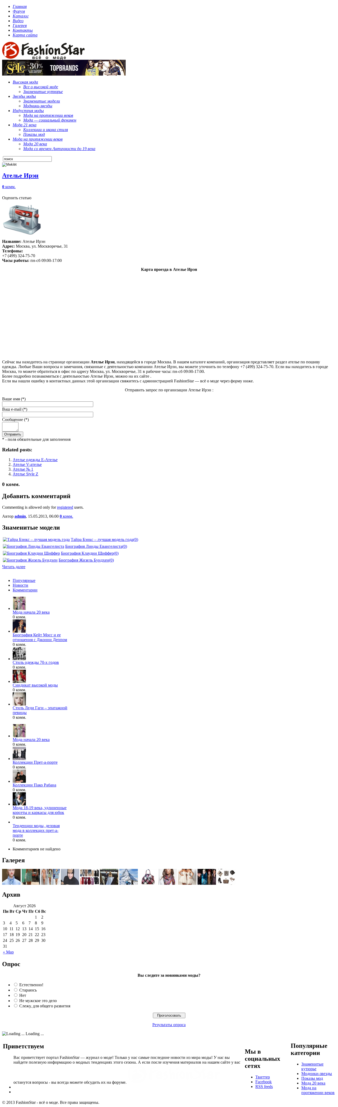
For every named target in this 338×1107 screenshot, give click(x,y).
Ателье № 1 (23, 469)
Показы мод (312, 1078)
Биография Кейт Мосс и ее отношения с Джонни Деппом (40, 637)
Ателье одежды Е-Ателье (35, 459)
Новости (20, 585)
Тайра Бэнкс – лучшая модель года (102, 539)
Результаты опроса (169, 1024)
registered (65, 507)
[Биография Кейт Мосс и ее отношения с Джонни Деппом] (19, 631)
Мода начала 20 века (31, 612)
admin (20, 516)
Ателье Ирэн (20, 175)
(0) (135, 539)
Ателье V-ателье (27, 464)
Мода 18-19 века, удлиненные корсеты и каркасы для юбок (40, 810)
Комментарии (25, 590)
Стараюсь (28, 990)
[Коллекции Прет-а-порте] (19, 758)
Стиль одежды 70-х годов (36, 662)
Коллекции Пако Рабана (34, 785)
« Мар (8, 952)
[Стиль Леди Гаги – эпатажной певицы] (19, 704)
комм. (9, 186)
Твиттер (262, 1077)
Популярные (24, 580)
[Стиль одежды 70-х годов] (19, 658)
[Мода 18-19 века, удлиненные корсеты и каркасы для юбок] (19, 804)
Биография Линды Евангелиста (93, 546)
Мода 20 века (313, 1083)
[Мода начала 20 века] (19, 608)
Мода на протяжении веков (318, 1090)
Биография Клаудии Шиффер (87, 553)
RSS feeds (264, 1086)
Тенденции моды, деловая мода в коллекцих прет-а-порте (36, 830)
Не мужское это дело (38, 1000)
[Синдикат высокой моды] (19, 681)
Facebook (263, 1082)
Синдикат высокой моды (35, 685)
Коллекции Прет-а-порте (35, 762)
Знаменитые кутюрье (312, 1066)
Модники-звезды (316, 1073)
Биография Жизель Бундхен (84, 560)
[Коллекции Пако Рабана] (19, 781)
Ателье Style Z (25, 474)
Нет (22, 995)
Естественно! (31, 985)
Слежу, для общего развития (44, 1006)
